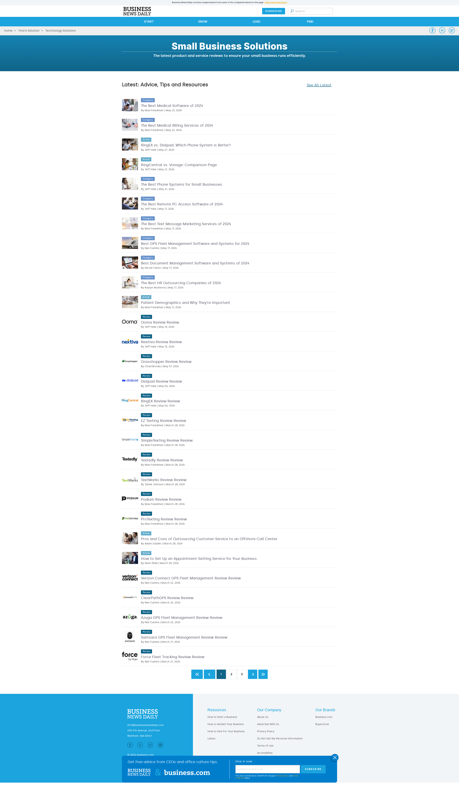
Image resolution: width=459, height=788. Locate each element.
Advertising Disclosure (276, 2)
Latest (211, 738)
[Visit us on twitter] (150, 746)
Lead (256, 21)
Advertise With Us (268, 724)
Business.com (323, 717)
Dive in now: (244, 761)
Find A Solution (28, 30)
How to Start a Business (222, 717)
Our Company (269, 710)
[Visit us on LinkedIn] (140, 746)
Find (310, 21)
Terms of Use (265, 745)
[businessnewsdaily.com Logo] (136, 11)
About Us (262, 717)
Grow (202, 21)
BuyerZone (322, 724)
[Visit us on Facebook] (130, 746)
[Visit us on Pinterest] (160, 746)
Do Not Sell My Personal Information (280, 738)
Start (149, 21)
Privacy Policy (265, 731)
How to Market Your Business (225, 724)
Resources (216, 710)
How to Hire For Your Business (226, 731)
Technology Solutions (60, 30)
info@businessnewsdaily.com (145, 725)
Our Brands (325, 710)
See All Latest (319, 85)
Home (8, 30)
